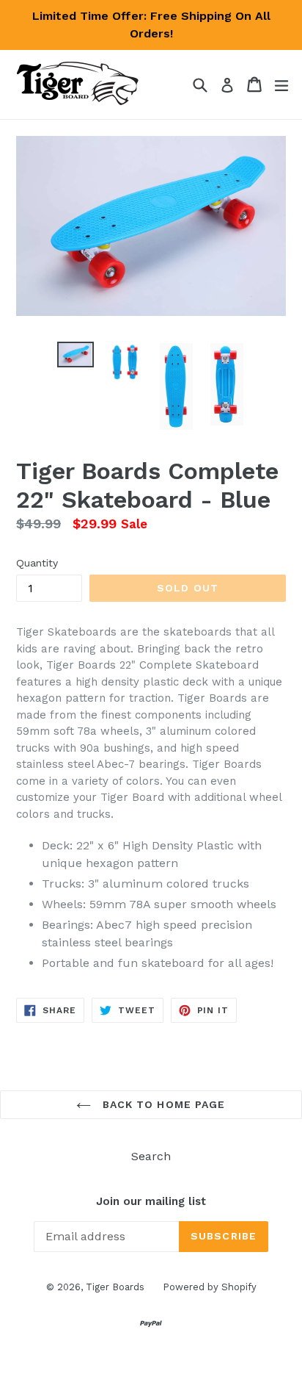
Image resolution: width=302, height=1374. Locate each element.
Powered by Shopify (210, 1286)
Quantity (37, 563)
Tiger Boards (115, 1286)
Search (151, 1156)
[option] (75, 354)
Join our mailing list (151, 1201)
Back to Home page (161, 1104)
